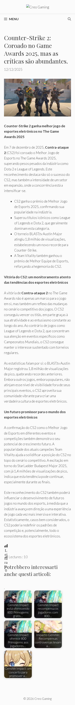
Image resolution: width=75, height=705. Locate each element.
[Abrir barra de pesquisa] (69, 19)
